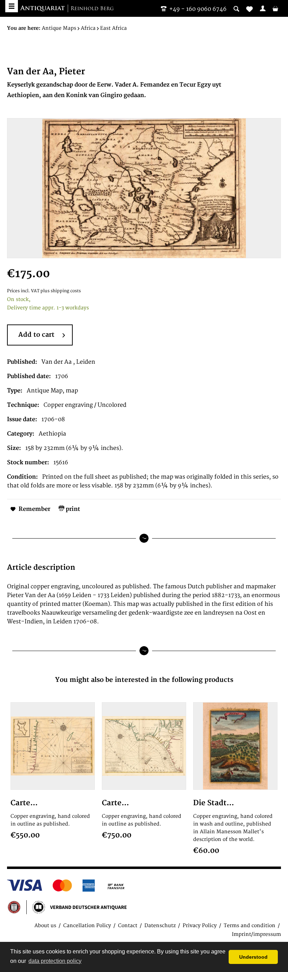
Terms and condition (249, 926)
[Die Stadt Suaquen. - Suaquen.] (235, 746)
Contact (127, 926)
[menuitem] (262, 8)
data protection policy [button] (54, 961)
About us (45, 926)
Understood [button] (253, 957)
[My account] (262, 8)
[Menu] (11, 6)
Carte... (24, 803)
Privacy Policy (200, 926)
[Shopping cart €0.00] (275, 8)
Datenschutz (160, 926)
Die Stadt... (213, 803)
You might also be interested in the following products (144, 680)
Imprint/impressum (256, 934)
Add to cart (36, 335)
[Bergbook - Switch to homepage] (66, 9)
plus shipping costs (60, 291)
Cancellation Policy (87, 926)
